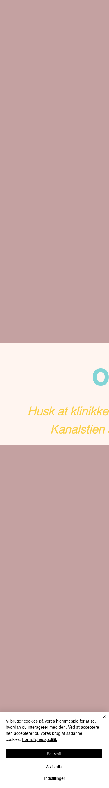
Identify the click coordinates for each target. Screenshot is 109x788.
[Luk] (101, 720)
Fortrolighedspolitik (39, 739)
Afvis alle (54, 766)
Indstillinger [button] (54, 778)
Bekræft (54, 753)
